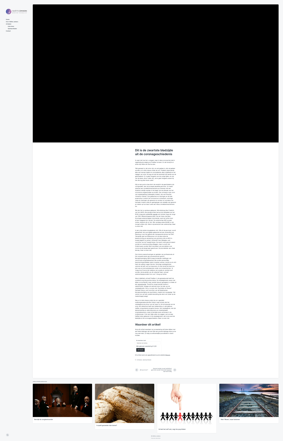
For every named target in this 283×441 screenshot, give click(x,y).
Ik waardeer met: (141, 340)
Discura (167, 355)
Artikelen (8, 24)
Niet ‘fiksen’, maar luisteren (230, 419)
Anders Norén (158, 438)
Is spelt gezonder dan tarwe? (106, 425)
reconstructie (142, 284)
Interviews (11, 26)
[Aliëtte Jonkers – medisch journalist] (16, 11)
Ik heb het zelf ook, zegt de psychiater (172, 429)
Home (7, 19)
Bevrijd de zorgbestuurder (43, 419)
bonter (170, 292)
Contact (8, 31)
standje (155, 214)
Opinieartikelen (12, 28)
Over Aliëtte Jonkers (12, 21)
